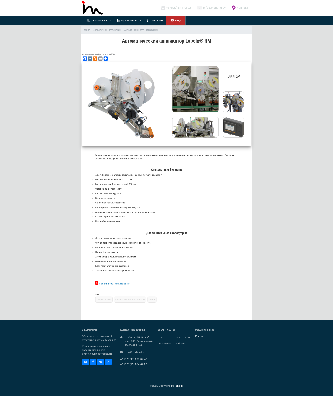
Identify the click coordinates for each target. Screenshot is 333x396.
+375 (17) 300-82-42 (136, 359)
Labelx (152, 299)
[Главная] (92, 3)
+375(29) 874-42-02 (178, 7)
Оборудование (104, 299)
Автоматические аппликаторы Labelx (141, 30)
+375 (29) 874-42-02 (136, 364)
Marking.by (177, 385)
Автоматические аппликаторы (107, 30)
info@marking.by (214, 7)
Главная (86, 30)
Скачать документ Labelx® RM (114, 283)
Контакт (242, 7)
